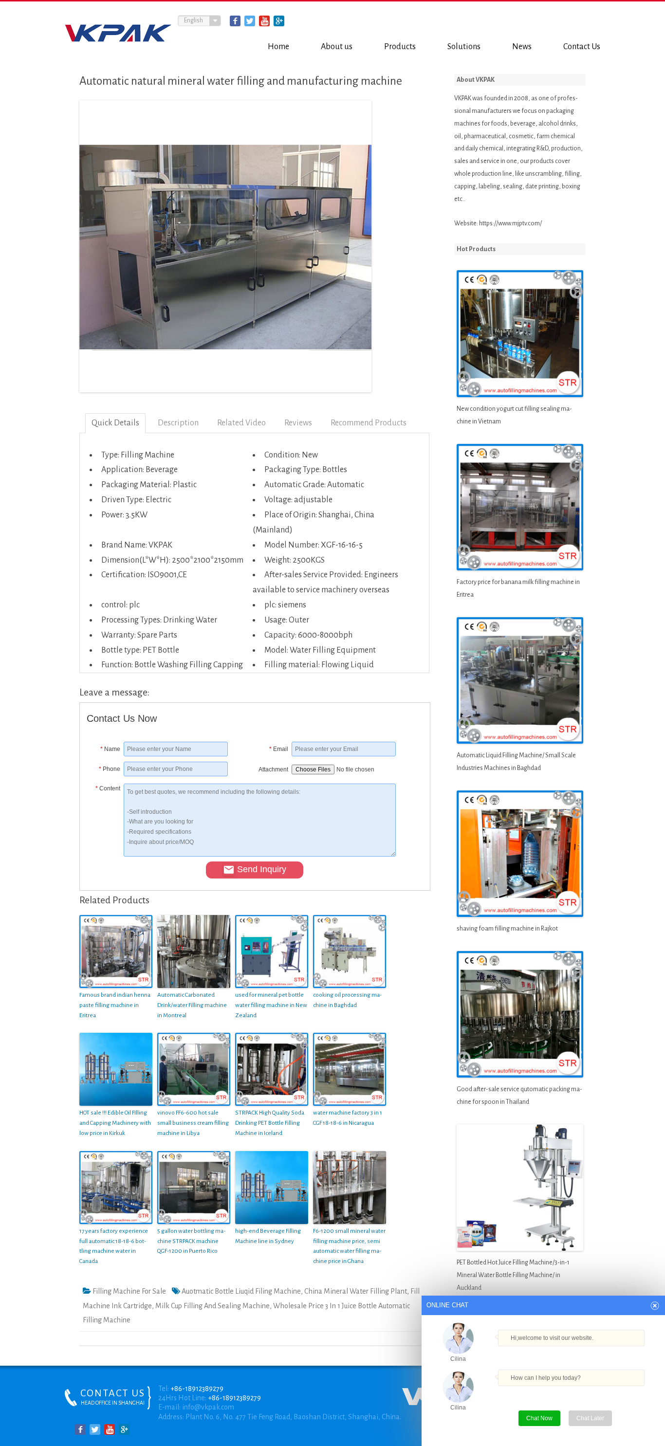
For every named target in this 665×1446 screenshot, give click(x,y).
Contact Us (581, 46)
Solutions (463, 46)
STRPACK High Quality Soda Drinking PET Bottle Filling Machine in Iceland (269, 1123)
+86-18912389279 (196, 1388)
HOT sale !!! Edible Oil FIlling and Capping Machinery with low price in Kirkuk (115, 1123)
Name (110, 749)
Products (400, 46)
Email (278, 749)
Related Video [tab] (241, 423)
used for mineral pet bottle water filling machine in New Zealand (271, 1005)
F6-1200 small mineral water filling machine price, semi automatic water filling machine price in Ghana (349, 1246)
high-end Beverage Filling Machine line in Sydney (268, 1236)
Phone (109, 769)
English (193, 20)
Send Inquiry (261, 869)
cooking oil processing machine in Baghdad (347, 1000)
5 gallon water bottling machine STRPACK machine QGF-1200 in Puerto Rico (191, 1241)
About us (336, 46)
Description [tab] (178, 423)
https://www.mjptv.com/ (510, 223)
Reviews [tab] (298, 423)
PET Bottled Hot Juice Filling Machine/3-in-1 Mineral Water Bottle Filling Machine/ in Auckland (513, 1275)
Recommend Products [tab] (368, 423)
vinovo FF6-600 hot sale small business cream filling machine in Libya (193, 1123)
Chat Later (590, 1418)
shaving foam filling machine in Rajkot (507, 928)
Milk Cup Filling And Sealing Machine (212, 1306)
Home (278, 46)
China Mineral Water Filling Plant (355, 1291)
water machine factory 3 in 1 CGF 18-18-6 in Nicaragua (347, 1118)
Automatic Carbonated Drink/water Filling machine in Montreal (192, 1005)
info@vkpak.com (208, 1407)
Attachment (273, 769)
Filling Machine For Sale (129, 1291)
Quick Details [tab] (115, 423)
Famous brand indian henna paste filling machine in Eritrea (114, 1005)
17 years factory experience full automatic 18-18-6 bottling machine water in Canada (113, 1246)
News (522, 46)
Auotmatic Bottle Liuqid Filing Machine (241, 1291)
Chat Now (543, 1416)
